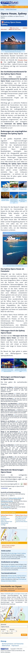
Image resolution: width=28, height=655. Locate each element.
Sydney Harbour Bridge (15, 498)
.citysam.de (12, 5)
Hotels (1, 7)
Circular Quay (22, 60)
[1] (14, 534)
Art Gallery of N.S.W (21, 518)
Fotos (26, 7)
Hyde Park (4, 577)
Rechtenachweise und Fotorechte (12, 644)
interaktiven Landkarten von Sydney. (13, 566)
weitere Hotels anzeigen (8, 545)
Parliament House (20, 520)
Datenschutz (6, 645)
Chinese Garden (12, 576)
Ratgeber (17, 7)
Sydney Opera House (21, 515)
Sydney (2, 9)
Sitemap (3, 641)
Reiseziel (3, 624)
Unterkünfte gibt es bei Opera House (14, 593)
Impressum (15, 645)
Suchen (24, 634)
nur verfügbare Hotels (7, 633)
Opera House (14, 27)
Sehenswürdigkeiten (9, 7)
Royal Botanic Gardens (7, 501)
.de (4, 5)
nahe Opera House (15, 29)
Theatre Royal (4, 504)
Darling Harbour (21, 576)
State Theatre (6, 507)
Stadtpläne (22, 7)
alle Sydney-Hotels (7, 547)
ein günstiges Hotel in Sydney (18, 553)
